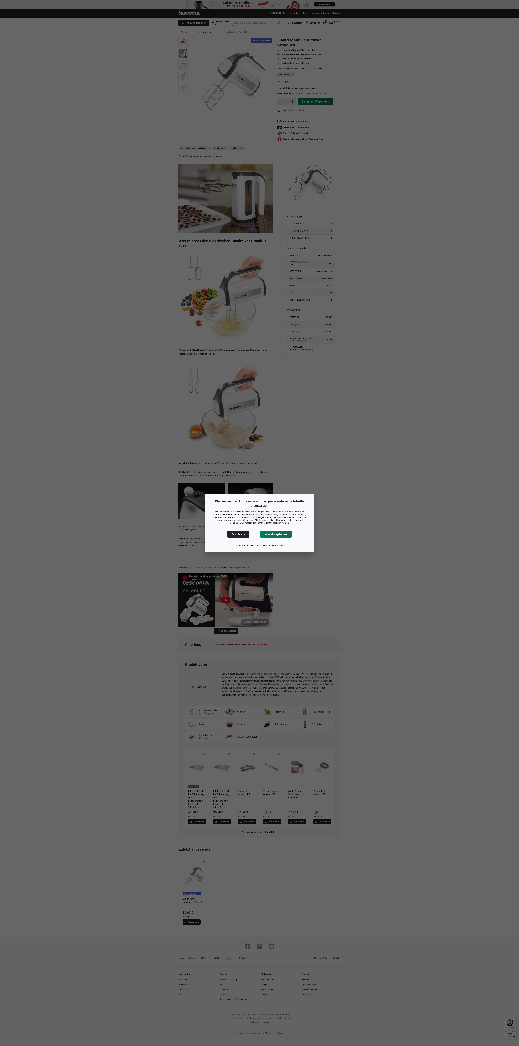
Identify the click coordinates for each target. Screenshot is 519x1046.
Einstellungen (238, 534)
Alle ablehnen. (277, 545)
